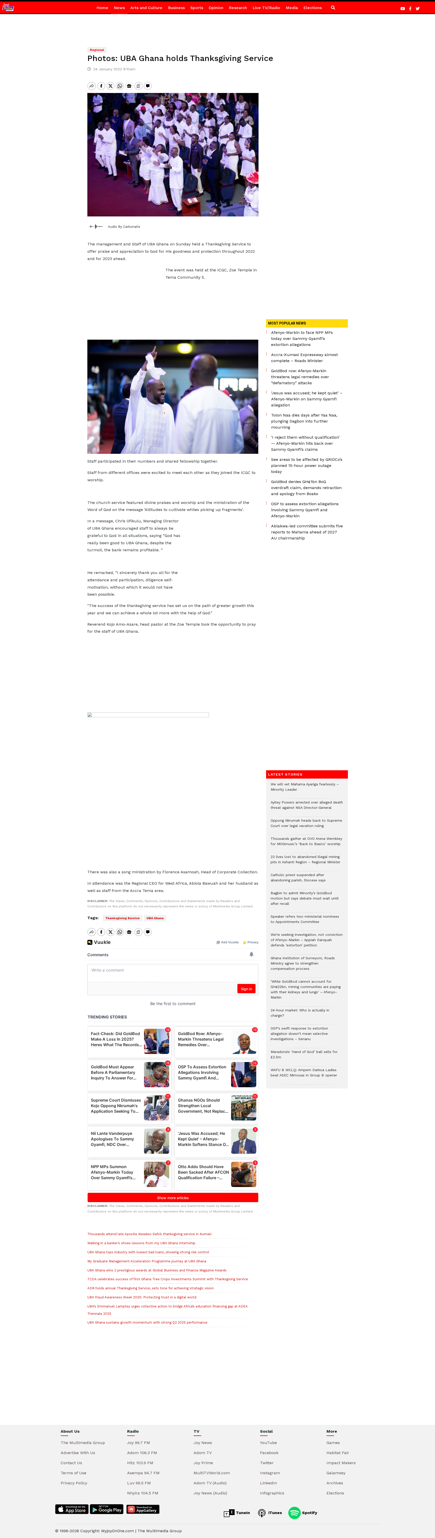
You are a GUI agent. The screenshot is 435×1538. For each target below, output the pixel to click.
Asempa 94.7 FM (143, 1472)
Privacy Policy (74, 1483)
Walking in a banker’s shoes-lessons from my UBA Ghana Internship (141, 1243)
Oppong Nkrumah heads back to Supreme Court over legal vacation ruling (306, 825)
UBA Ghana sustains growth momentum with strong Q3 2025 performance (147, 1322)
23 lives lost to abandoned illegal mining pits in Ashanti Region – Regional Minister (305, 862)
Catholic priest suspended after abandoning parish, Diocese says (298, 880)
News (119, 7)
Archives (335, 1483)
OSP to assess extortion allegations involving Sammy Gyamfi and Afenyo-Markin (305, 509)
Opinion (216, 7)
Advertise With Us (78, 1452)
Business (176, 7)
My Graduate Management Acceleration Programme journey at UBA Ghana (146, 1261)
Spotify (309, 1512)
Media (292, 7)
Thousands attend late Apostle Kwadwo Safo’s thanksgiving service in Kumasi (149, 1234)
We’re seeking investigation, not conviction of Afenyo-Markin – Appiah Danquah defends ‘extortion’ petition (307, 942)
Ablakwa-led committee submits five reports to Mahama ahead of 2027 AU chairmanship (307, 532)
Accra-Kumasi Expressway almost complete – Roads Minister (304, 357)
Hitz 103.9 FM (140, 1462)
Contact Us (71, 1462)
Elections (312, 7)
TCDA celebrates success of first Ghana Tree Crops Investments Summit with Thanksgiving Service (167, 1279)
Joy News (203, 1442)
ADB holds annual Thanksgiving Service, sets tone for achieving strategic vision (150, 1288)
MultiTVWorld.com (212, 1472)
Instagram (270, 1472)
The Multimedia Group (83, 1442)
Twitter (267, 1462)
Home (102, 7)
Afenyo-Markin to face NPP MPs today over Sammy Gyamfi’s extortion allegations (302, 338)
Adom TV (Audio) (210, 1483)
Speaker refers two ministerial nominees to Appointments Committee (305, 921)
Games (333, 1442)
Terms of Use (73, 1472)
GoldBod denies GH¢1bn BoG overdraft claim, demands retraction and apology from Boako (306, 487)
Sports (196, 7)
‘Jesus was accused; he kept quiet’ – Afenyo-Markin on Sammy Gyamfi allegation (306, 399)
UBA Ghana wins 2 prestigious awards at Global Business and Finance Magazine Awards (157, 1270)
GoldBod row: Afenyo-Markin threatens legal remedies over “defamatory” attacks (300, 376)
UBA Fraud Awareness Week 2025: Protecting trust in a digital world (141, 1297)
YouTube (268, 1442)
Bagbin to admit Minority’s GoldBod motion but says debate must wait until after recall (305, 901)
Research (238, 7)
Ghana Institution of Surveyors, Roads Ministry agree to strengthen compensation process (303, 966)
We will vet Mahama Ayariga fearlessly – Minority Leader (305, 789)
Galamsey (336, 1472)
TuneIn (242, 1512)
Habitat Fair (338, 1452)
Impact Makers (341, 1462)
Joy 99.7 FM (138, 1442)
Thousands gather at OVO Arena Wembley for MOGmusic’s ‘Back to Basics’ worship (306, 844)
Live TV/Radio (266, 7)
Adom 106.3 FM (142, 1452)
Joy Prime (203, 1462)
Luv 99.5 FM (139, 1483)
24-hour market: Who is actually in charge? (300, 1015)
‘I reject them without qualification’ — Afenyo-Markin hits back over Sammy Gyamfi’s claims (305, 443)
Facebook (269, 1452)
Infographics (272, 1493)
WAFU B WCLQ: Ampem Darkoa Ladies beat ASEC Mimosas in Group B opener (304, 1075)
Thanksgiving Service (122, 918)
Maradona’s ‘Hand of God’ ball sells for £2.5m (304, 1057)
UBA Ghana (155, 918)
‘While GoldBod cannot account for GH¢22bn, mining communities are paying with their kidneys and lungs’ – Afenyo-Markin (306, 992)
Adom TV (203, 1452)
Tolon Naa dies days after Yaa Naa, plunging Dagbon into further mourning (304, 421)
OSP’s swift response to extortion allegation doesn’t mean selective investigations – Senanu (299, 1036)
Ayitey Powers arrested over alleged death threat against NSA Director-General (307, 807)
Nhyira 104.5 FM (142, 1493)
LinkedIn (268, 1483)
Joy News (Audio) (210, 1493)
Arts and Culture (146, 7)
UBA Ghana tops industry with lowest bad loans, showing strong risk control (148, 1252)
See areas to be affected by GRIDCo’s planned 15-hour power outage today (306, 465)
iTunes (274, 1512)
